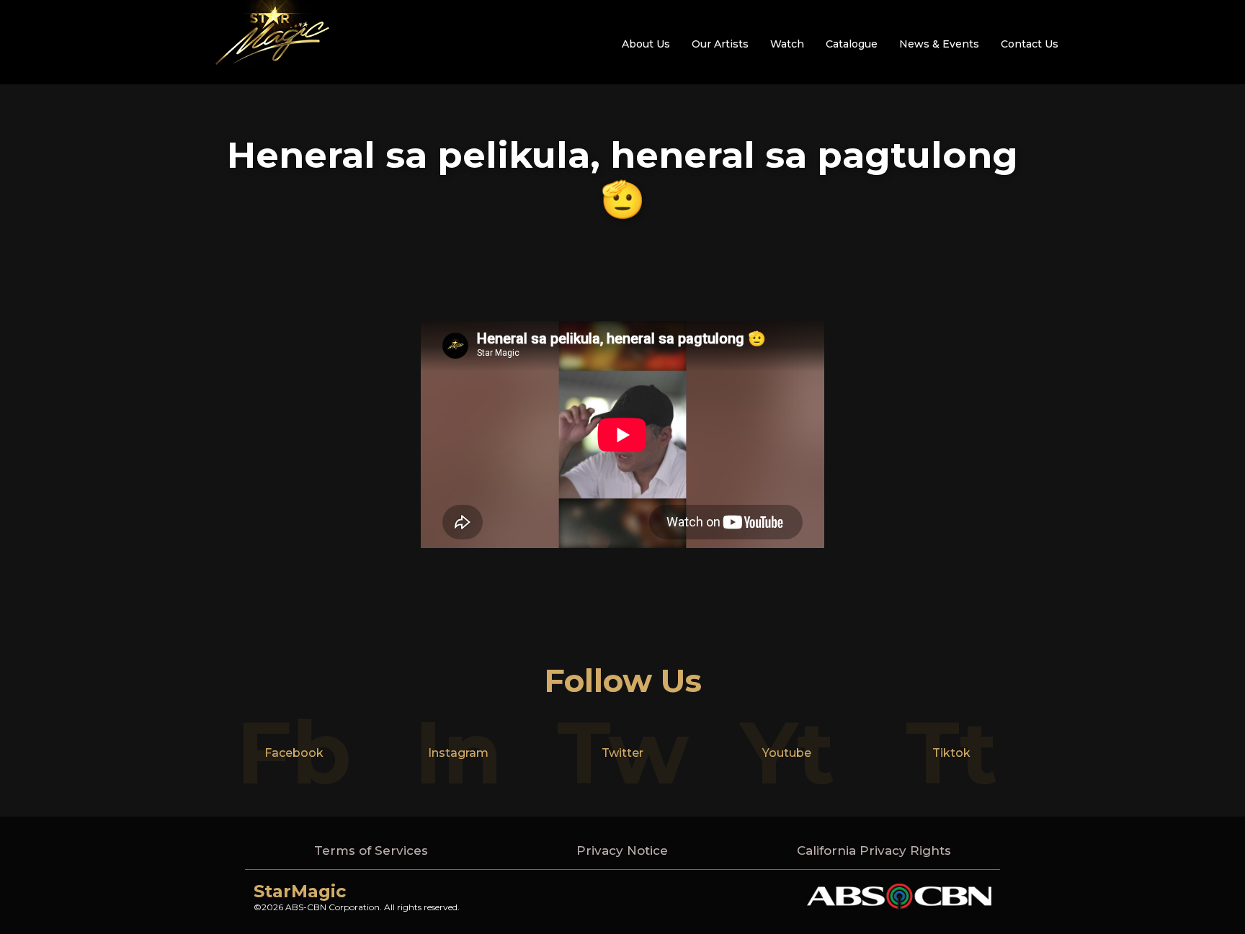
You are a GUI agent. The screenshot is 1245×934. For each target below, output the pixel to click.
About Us (646, 43)
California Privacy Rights (874, 850)
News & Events (939, 43)
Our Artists (720, 43)
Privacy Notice (622, 850)
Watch (787, 43)
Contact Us (1029, 43)
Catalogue (852, 43)
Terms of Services (371, 850)
